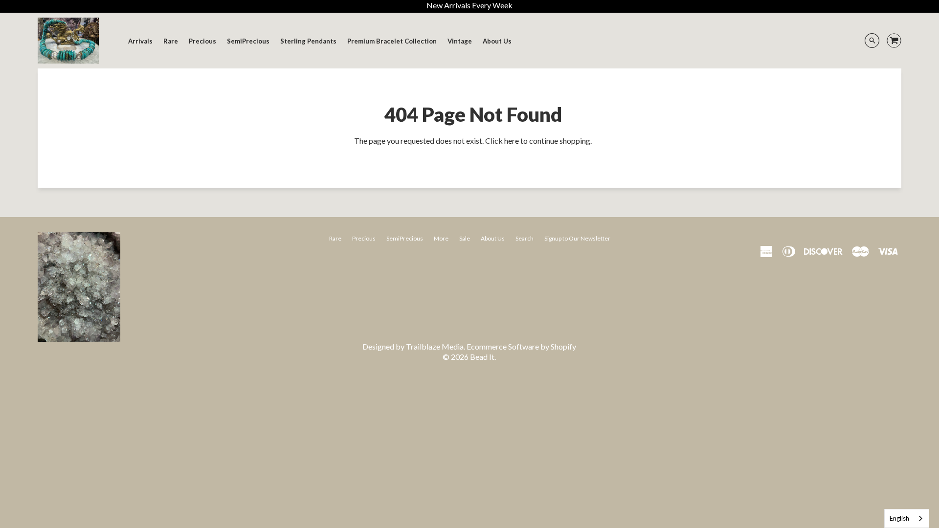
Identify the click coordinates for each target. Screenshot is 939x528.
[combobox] (906, 518)
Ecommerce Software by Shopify (521, 346)
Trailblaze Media (435, 346)
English (899, 518)
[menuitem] (140, 41)
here (511, 140)
